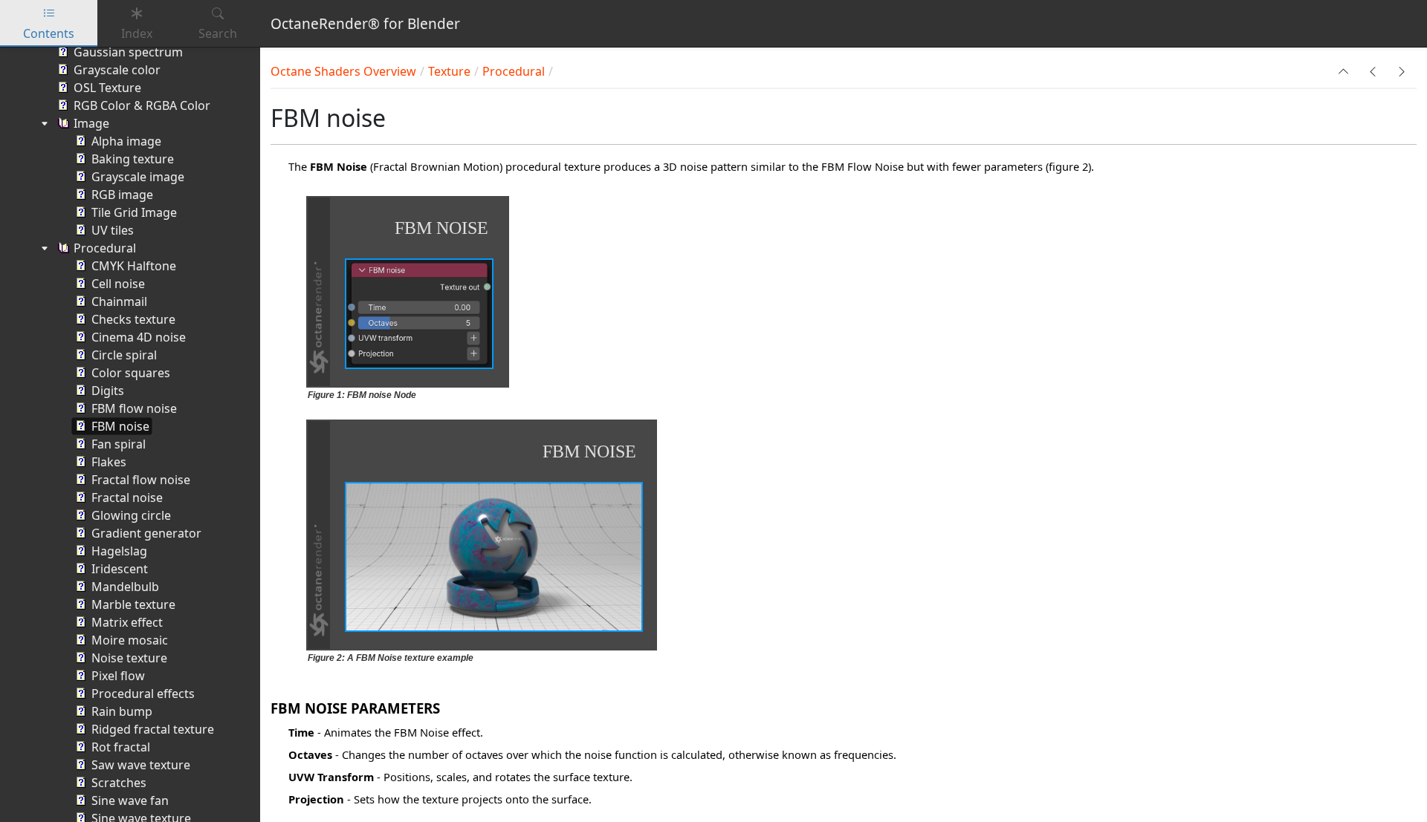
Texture (449, 71)
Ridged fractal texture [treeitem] (152, 729)
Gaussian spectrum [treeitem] (128, 52)
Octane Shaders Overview (343, 71)
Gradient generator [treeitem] (146, 533)
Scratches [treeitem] (118, 782)
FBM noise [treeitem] (120, 426)
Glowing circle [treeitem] (131, 515)
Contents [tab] (48, 33)
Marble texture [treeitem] (133, 604)
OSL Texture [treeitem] (107, 87)
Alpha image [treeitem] (126, 141)
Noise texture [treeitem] (129, 658)
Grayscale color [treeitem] (117, 70)
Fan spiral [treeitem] (118, 444)
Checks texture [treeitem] (133, 319)
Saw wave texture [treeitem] (140, 765)
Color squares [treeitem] (130, 373)
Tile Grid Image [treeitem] (134, 212)
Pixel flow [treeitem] (118, 676)
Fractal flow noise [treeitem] (140, 480)
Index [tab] (136, 33)
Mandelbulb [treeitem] (125, 586)
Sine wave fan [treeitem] (130, 800)
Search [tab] (217, 33)
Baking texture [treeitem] (132, 159)
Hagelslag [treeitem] (119, 551)
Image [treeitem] (91, 123)
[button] (1344, 71)
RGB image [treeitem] (122, 194)
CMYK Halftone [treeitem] (133, 266)
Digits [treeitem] (107, 390)
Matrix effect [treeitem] (127, 622)
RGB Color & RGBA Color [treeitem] (142, 105)
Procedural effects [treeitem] (143, 693)
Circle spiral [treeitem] (124, 355)
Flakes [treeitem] (108, 462)
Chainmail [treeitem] (119, 301)
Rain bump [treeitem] (121, 711)
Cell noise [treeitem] (118, 283)
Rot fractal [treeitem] (120, 747)
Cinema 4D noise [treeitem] (138, 337)
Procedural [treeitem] (105, 248)
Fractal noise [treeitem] (127, 497)
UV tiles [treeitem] (112, 230)
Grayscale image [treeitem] (137, 177)
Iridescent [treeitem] (119, 569)
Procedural (513, 71)
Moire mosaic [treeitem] (129, 640)
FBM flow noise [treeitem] (134, 408)
